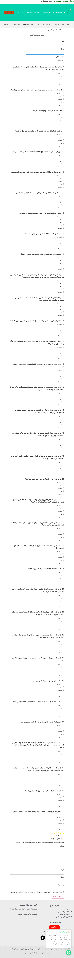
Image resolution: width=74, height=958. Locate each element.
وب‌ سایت (61, 885)
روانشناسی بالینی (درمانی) (43, 24)
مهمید (68, 24)
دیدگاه (61, 846)
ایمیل (61, 877)
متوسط (60, 78)
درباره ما (6, 24)
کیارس (27, 952)
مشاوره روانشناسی (59, 24)
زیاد (61, 75)
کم (61, 81)
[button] (9, 12)
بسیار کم (60, 84)
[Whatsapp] (43, 937)
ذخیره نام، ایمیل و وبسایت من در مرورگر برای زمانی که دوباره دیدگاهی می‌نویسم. (36, 892)
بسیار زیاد (59, 73)
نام (62, 869)
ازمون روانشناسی (28, 24)
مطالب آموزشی (16, 24)
